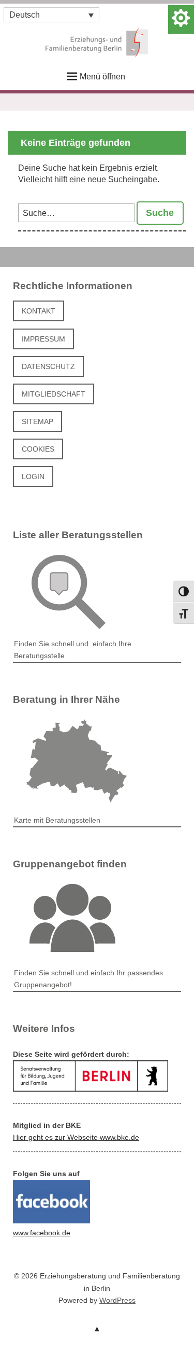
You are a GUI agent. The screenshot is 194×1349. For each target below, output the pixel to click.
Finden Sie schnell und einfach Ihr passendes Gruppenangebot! (88, 979)
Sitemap (37, 421)
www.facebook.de (41, 1233)
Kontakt (38, 311)
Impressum (43, 339)
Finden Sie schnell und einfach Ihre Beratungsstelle (72, 649)
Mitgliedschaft (53, 394)
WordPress (117, 1300)
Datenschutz (48, 366)
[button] (51, 14)
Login (33, 476)
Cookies (38, 449)
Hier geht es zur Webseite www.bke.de (76, 1137)
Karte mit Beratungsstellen (57, 820)
